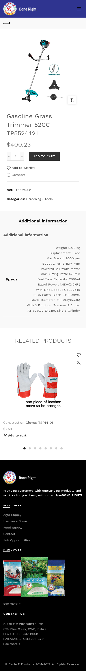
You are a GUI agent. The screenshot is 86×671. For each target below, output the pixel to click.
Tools (49, 199)
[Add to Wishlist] (79, 355)
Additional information (43, 221)
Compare (19, 174)
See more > (12, 603)
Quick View (79, 363)
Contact (9, 534)
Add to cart (44, 156)
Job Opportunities (16, 540)
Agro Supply (12, 514)
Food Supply (12, 527)
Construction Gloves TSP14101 (28, 423)
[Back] (6, 23)
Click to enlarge (72, 100)
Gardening (33, 199)
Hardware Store (15, 521)
